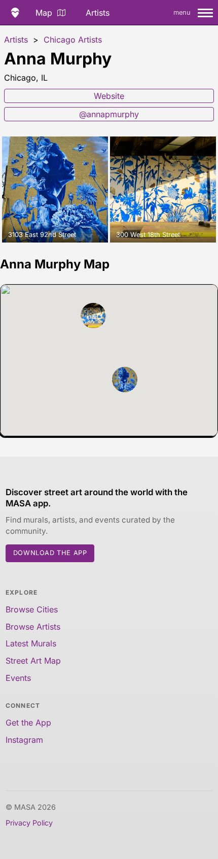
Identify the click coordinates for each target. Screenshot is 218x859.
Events (18, 678)
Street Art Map (33, 661)
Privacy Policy (29, 822)
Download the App (50, 553)
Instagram (24, 740)
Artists (98, 13)
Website (109, 96)
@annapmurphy (109, 114)
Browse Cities (32, 609)
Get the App (28, 722)
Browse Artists (33, 627)
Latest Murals (31, 643)
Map (43, 13)
